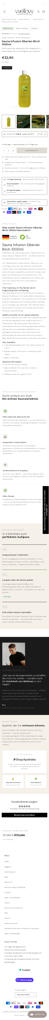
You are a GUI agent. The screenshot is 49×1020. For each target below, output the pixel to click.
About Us (8, 882)
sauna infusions (24, 19)
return (7, 903)
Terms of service (19, 1015)
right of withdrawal (12, 898)
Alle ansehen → (9, 839)
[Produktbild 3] (38, 121)
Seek (7, 862)
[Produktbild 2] (23, 121)
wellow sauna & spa (9, 19)
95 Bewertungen (24, 34)
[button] (4, 11)
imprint (7, 918)
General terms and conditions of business (22, 928)
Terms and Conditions (13, 908)
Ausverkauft (31, 150)
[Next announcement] (44, 2)
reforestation (10, 872)
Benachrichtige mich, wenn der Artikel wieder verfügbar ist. (46, 510)
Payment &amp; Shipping (15, 887)
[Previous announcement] (4, 2)
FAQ (6, 913)
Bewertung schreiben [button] (24, 815)
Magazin (8, 867)
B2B (6, 877)
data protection (11, 923)
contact (8, 892)
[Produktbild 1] (8, 121)
